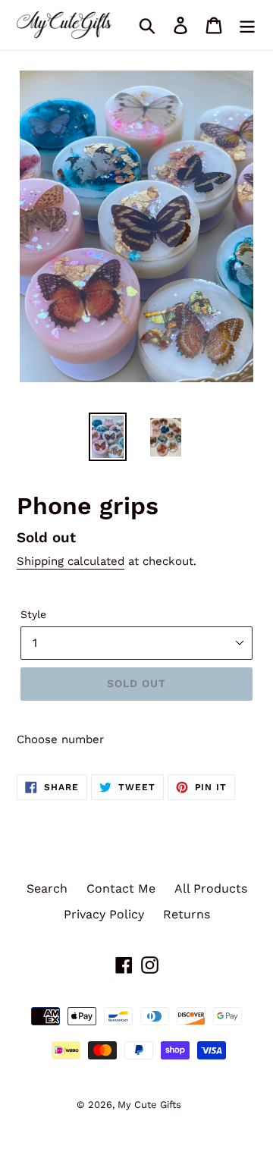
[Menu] (247, 25)
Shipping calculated (70, 561)
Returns (186, 914)
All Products (210, 888)
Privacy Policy (104, 914)
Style (33, 614)
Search (47, 888)
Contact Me (120, 888)
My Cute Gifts (149, 1104)
